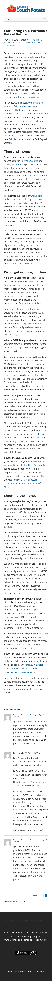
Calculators (14, 139)
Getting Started (19, 971)
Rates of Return (33, 43)
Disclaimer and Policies (35, 971)
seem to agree (27, 582)
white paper (36, 195)
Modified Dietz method (35, 465)
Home (10, 971)
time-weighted (31, 160)
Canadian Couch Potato (22, 715)
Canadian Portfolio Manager (18, 672)
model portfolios (32, 303)
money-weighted (12, 164)
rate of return (30, 56)
